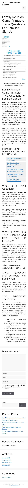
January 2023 (6, 458)
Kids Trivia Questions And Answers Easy (14, 418)
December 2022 (6, 460)
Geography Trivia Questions (10, 420)
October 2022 (6, 465)
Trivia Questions (6, 477)
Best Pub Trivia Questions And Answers (14, 159)
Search (4, 402)
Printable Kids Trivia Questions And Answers (14, 180)
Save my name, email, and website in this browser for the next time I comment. (14, 387)
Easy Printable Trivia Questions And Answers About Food (14, 164)
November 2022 (6, 462)
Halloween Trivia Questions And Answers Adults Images (15, 170)
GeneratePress (15, 485)
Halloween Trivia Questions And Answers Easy (15, 175)
